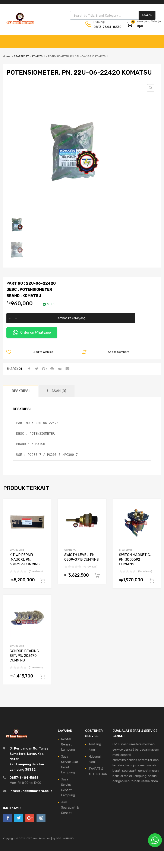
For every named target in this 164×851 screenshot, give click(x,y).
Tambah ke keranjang (70, 318)
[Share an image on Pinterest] (51, 369)
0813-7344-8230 (104, 27)
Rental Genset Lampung (68, 744)
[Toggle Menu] (158, 39)
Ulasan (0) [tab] (56, 391)
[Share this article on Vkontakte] (59, 369)
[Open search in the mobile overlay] (112, 15)
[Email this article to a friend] (67, 369)
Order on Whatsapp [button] (35, 332)
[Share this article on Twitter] (36, 369)
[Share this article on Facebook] (28, 369)
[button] (150, 87)
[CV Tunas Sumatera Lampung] (20, 25)
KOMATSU (38, 56)
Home (6, 56)
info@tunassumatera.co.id (31, 791)
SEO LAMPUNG (65, 838)
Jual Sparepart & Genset (70, 807)
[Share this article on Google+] (44, 369)
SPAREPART (21, 56)
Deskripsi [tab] (20, 391)
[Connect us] (7, 818)
